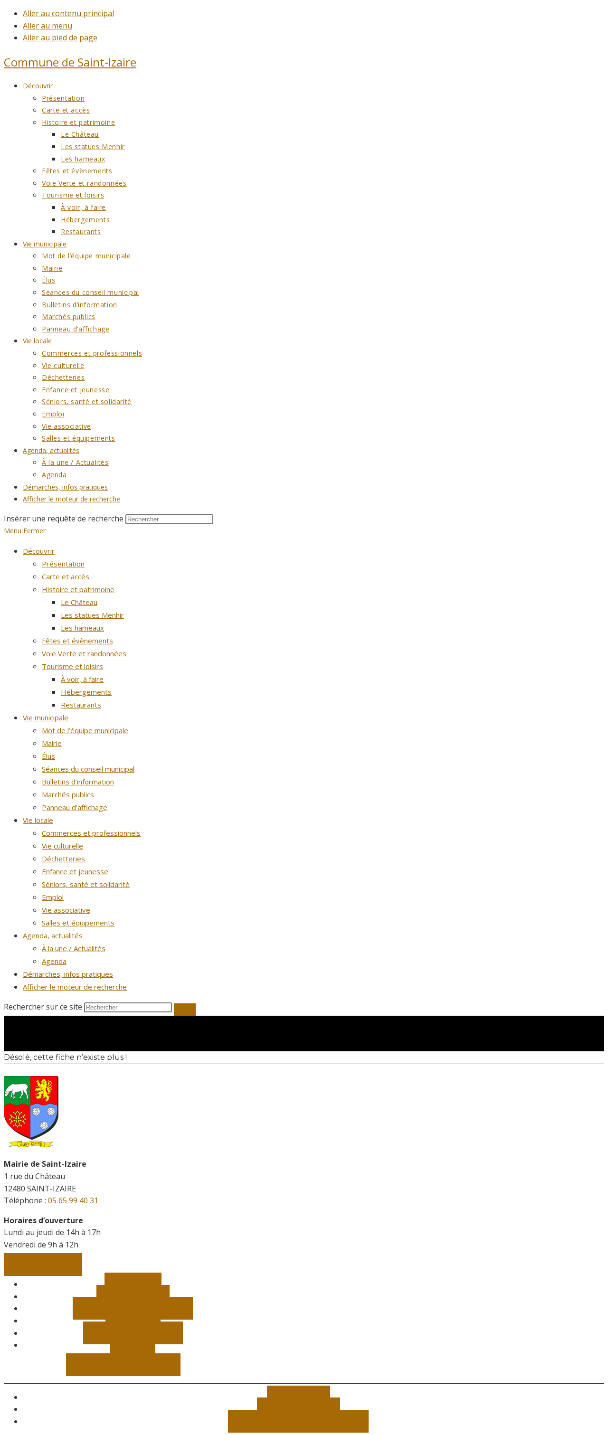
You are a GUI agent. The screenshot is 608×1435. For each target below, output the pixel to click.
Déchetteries (63, 858)
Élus (48, 756)
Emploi (53, 897)
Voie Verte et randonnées (84, 653)
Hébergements (86, 692)
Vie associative (66, 910)
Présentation (63, 563)
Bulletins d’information (78, 781)
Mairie (52, 743)
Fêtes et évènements (77, 640)
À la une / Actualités (73, 948)
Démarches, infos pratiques (68, 974)
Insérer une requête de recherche (64, 518)
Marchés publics (68, 794)
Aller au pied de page (60, 37)
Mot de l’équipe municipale (85, 730)
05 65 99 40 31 (73, 1200)
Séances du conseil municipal (88, 769)
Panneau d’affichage (74, 807)
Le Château (79, 602)
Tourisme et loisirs (72, 666)
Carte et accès (65, 576)
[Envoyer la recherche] (185, 1009)
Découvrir (39, 551)
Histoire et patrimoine (78, 589)
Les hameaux (82, 628)
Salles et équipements (78, 922)
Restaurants (81, 704)
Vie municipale (45, 717)
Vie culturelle (62, 845)
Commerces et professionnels (91, 833)
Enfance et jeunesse (75, 871)
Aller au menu (47, 25)
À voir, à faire (82, 679)
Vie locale (38, 820)
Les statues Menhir (92, 615)
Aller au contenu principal (68, 13)
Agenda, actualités (53, 935)
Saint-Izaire (70, 62)
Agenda (54, 961)
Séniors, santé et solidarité (86, 884)
